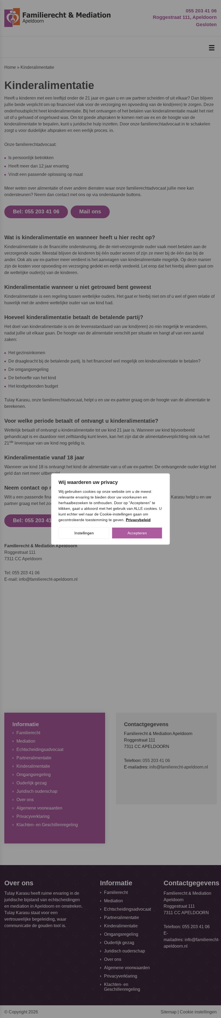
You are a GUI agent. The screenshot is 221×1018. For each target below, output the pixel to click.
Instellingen (84, 533)
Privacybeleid (138, 520)
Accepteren (137, 533)
